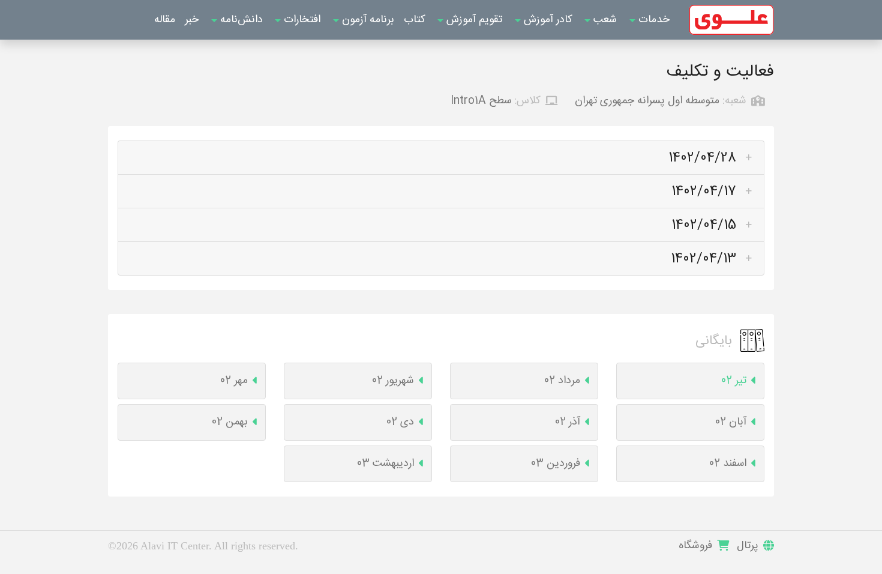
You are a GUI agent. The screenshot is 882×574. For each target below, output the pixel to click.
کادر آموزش (546, 20)
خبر (192, 20)
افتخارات (300, 20)
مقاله (164, 20)
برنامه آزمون (366, 20)
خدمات (652, 20)
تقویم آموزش (472, 20)
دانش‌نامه (240, 20)
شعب (603, 20)
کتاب (414, 20)
